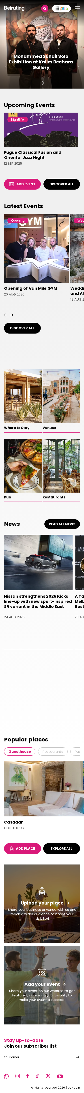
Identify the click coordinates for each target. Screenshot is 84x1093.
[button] (5, 67)
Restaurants (53, 751)
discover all (62, 184)
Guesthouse (20, 751)
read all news (62, 524)
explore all (61, 848)
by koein (74, 1087)
